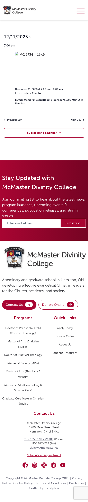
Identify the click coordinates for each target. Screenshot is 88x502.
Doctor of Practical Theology (23, 355)
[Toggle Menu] (81, 11)
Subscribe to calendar (42, 133)
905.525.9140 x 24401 (38, 439)
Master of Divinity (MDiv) (23, 363)
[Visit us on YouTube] (62, 465)
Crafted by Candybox (44, 488)
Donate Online (53, 305)
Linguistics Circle (28, 93)
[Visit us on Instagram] (34, 465)
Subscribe (73, 223)
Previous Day (14, 119)
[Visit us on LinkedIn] (53, 465)
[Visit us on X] (44, 465)
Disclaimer (76, 483)
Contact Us (14, 305)
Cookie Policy (23, 483)
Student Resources (65, 353)
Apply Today (65, 328)
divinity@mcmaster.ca (44, 447)
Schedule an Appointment (44, 455)
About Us (65, 344)
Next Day (76, 119)
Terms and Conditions (51, 483)
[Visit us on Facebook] (25, 465)
